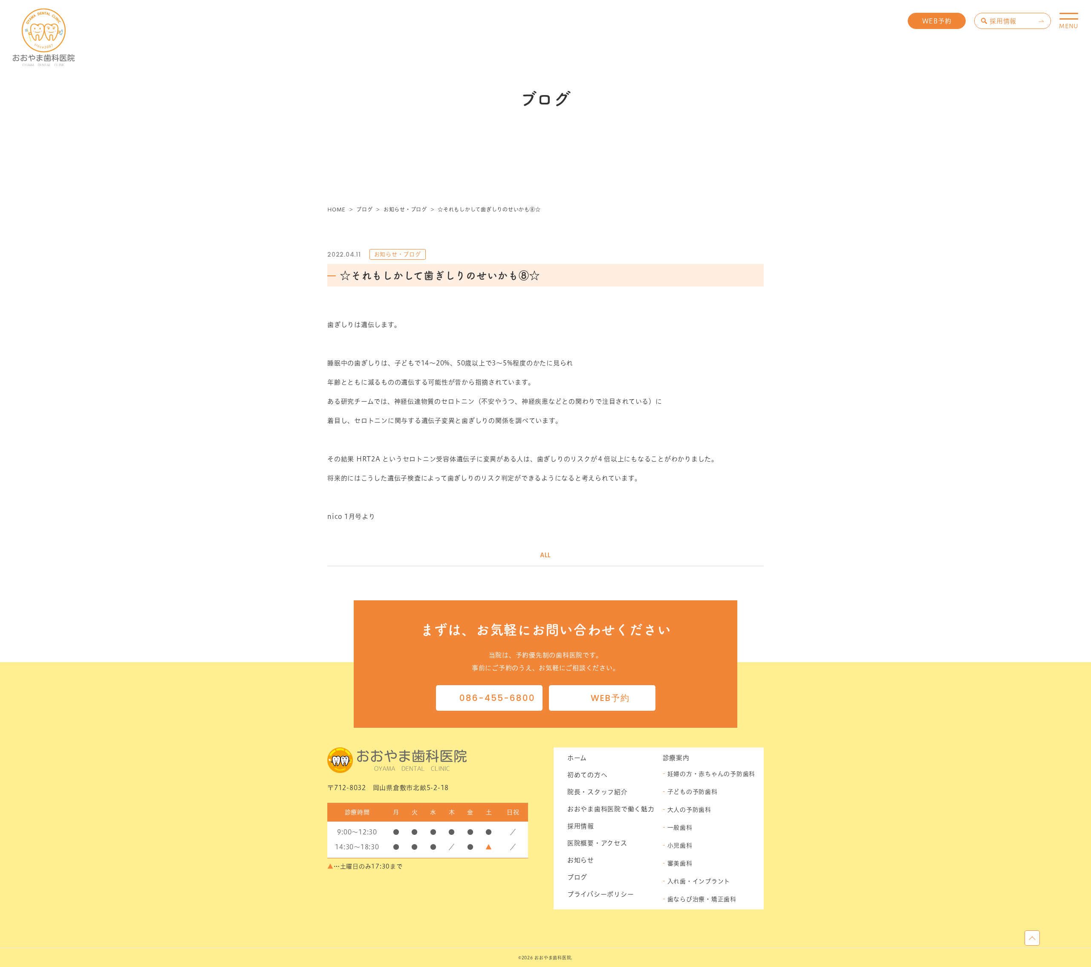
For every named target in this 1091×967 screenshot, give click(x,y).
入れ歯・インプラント (698, 881)
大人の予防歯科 (689, 810)
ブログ (577, 877)
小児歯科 (680, 845)
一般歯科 (680, 827)
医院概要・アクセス (597, 843)
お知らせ (580, 860)
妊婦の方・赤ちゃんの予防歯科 (711, 774)
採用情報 (1003, 21)
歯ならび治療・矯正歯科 (701, 899)
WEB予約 (937, 21)
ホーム (577, 758)
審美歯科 (680, 863)
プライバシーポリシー (600, 894)
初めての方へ (587, 775)
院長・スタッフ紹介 (597, 792)
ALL (545, 554)
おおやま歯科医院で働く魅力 (611, 809)
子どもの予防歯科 (692, 792)
